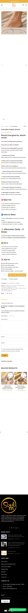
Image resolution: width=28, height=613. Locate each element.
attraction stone (8, 285)
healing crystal (10, 286)
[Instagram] (14, 1)
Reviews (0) (4, 299)
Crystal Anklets (14, 126)
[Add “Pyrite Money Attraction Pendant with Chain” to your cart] (22, 376)
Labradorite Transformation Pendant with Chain (7, 387)
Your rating (4, 315)
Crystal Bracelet (20, 285)
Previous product (23, 126)
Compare (5, 279)
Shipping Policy (4, 569)
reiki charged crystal (6, 289)
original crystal (22, 288)
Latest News (4, 574)
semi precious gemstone (7, 290)
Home (2, 126)
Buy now (22, 275)
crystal (14, 285)
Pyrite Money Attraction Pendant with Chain (20, 387)
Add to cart (13, 275)
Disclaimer (3, 571)
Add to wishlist (14, 279)
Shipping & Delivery (6, 361)
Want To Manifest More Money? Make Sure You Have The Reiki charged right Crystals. (16, 544)
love (15, 286)
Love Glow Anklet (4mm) (7, 288)
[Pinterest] (9, 293)
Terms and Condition (6, 566)
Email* (2, 595)
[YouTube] (16, 1)
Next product (26, 126)
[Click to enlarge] (3, 119)
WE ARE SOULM (12, 551)
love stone (15, 288)
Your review (4, 319)
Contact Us (3, 577)
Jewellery (7, 126)
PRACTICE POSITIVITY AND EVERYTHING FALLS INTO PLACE (16, 535)
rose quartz (14, 289)
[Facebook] (10, 1)
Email (3, 343)
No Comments (17, 538)
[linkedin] (11, 293)
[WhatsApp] (18, 1)
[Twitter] (12, 1)
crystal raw (3, 286)
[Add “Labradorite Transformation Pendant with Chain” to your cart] (9, 376)
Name (3, 336)
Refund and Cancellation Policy (8, 564)
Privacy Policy (4, 561)
